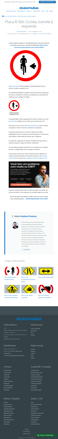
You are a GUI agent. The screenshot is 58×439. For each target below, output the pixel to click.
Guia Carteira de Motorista (36, 404)
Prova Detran (33, 421)
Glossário (33, 335)
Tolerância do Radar (8, 411)
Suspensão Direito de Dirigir (36, 372)
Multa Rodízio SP (7, 417)
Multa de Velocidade (8, 406)
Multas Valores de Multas (9, 419)
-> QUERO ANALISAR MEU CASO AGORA (36, 199)
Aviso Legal (26, 429)
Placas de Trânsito (46, 33)
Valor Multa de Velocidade (9, 408)
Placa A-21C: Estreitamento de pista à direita (28, 279)
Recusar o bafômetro (8, 381)
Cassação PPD (34, 385)
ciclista (13, 121)
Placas (32, 402)
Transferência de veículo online (37, 413)
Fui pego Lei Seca (7, 372)
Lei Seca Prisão (7, 376)
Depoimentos (36, 11)
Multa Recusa (6, 383)
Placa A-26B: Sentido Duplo (45, 277)
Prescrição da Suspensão (36, 381)
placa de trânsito (14, 86)
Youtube (32, 353)
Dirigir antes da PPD (35, 417)
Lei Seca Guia (6, 374)
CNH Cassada (33, 387)
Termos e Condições (26, 431)
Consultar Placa (34, 406)
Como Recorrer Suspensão (36, 379)
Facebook (33, 351)
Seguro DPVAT (34, 411)
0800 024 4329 (19, 351)
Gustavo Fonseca (22, 31)
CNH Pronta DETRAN (35, 424)
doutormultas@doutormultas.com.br (16, 355)
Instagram (26, 249)
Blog (47, 11)
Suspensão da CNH (35, 370)
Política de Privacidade (26, 433)
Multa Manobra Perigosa (9, 413)
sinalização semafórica (30, 125)
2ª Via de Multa (7, 421)
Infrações (6, 402)
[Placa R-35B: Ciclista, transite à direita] (12, 275)
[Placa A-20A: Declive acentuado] (29, 293)
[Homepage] (29, 8)
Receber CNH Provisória (36, 415)
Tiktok (32, 355)
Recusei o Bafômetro (8, 387)
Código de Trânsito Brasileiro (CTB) (37, 158)
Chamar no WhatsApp (46, 435)
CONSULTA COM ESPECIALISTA (47, 1)
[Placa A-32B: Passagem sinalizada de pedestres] (12, 293)
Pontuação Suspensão (35, 374)
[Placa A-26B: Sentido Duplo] (46, 275)
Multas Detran (6, 424)
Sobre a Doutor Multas (35, 328)
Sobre (42, 11)
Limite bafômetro (7, 370)
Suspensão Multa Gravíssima (37, 376)
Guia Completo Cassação (36, 389)
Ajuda (51, 11)
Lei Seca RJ (6, 379)
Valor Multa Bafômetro (8, 385)
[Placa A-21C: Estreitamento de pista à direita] (29, 275)
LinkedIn (32, 358)
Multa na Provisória (8, 404)
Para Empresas (21, 11)
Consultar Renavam (35, 408)
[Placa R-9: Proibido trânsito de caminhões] (46, 293)
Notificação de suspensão (36, 383)
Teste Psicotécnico (34, 419)
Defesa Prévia (6, 389)
